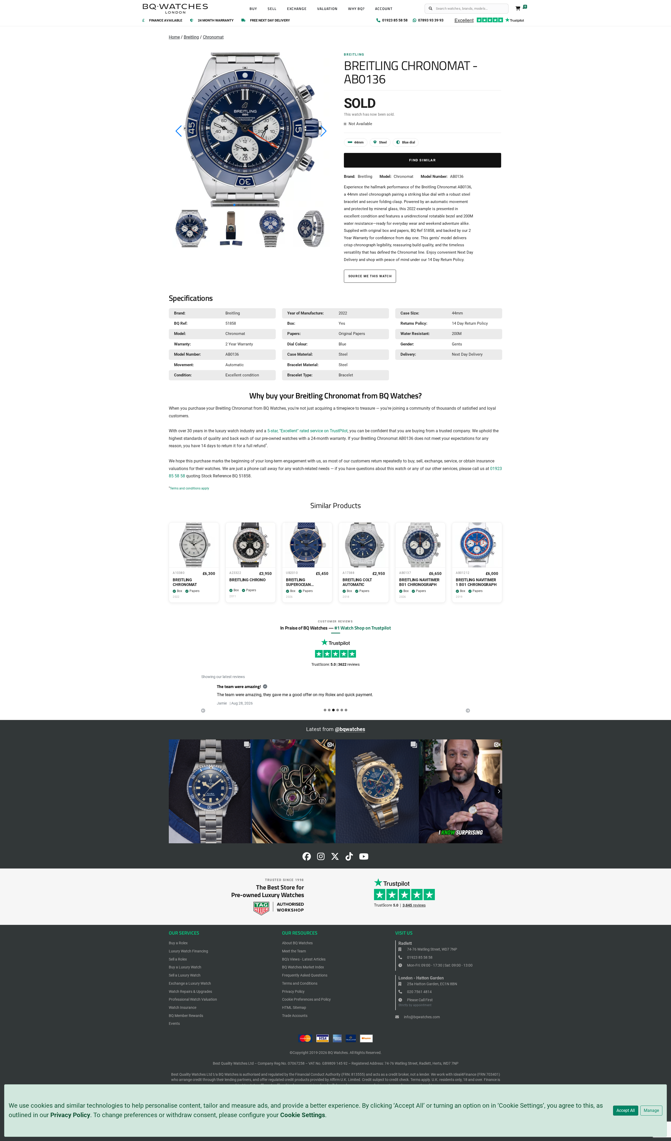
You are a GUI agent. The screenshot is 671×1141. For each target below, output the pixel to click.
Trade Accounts (294, 1016)
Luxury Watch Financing (188, 951)
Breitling (191, 37)
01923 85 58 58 (419, 957)
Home (174, 37)
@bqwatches (350, 729)
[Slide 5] (346, 710)
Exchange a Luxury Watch (190, 983)
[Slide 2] (333, 710)
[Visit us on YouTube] (363, 858)
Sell (272, 8)
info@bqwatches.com (421, 1017)
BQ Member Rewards (186, 1016)
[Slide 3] (337, 710)
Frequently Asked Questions (304, 975)
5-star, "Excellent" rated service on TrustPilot (307, 431)
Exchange (297, 8)
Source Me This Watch (370, 276)
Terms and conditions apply (189, 488)
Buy (253, 8)
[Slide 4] (341, 710)
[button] (234, 205)
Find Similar (422, 160)
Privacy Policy (70, 1115)
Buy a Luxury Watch (185, 967)
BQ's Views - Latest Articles (304, 959)
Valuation (327, 8)
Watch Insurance (182, 1007)
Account (383, 8)
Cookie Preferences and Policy (306, 999)
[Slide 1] (329, 710)
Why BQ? (356, 8)
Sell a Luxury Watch (185, 975)
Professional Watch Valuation (193, 999)
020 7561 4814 (419, 992)
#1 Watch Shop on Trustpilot (362, 627)
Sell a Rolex (178, 959)
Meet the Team (294, 951)
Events (174, 1023)
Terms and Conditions (299, 983)
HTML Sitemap (294, 1007)
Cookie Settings (302, 1115)
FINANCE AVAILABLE (165, 20)
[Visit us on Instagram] (321, 858)
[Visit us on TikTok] (349, 858)
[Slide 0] (325, 710)
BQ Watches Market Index (303, 967)
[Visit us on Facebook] (306, 858)
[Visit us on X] (335, 858)
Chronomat (213, 37)
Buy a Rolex (178, 943)
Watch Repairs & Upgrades (190, 991)
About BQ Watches (297, 943)
